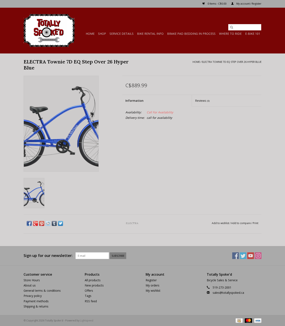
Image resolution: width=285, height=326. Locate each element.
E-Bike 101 (252, 34)
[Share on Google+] (35, 223)
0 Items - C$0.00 (217, 3)
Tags (88, 296)
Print (255, 223)
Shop (102, 34)
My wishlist (153, 291)
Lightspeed (86, 320)
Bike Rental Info (150, 34)
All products (93, 280)
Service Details (122, 34)
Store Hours (32, 280)
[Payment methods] (238, 320)
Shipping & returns (36, 306)
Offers (89, 291)
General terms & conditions (42, 291)
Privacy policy (33, 296)
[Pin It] (41, 223)
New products (94, 285)
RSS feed (91, 301)
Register (151, 280)
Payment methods (36, 301)
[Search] (231, 27)
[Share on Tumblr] (54, 223)
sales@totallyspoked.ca (228, 293)
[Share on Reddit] (47, 223)
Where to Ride (230, 34)
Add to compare (241, 223)
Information (134, 101)
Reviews (202, 101)
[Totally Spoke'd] (49, 30)
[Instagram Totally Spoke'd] (258, 255)
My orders (152, 285)
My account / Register (248, 3)
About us (30, 285)
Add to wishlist (220, 223)
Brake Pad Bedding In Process (191, 34)
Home (90, 34)
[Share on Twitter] (60, 223)
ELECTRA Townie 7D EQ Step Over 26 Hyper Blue (231, 62)
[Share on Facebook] (29, 223)
